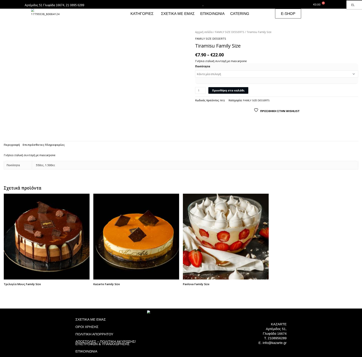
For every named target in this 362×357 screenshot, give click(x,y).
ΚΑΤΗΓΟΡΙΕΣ (141, 14)
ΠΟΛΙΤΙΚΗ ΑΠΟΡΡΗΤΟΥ (94, 334)
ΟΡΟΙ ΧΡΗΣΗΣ (86, 327)
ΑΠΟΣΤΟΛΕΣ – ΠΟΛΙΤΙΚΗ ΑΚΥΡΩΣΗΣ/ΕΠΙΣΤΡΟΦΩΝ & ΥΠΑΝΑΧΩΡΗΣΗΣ (105, 343)
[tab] (12, 145)
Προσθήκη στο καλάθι (228, 90)
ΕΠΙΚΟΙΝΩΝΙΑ (212, 14)
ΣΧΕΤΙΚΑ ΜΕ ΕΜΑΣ (178, 14)
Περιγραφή (12, 145)
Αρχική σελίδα (203, 32)
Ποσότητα (202, 66)
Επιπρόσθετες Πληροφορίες (44, 145)
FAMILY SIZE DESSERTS (229, 32)
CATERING (239, 14)
